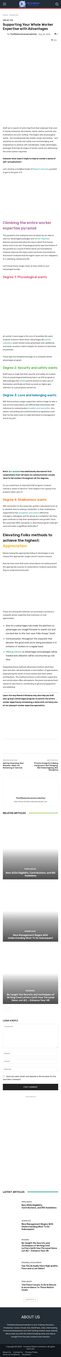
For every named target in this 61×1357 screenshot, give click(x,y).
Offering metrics (13, 652)
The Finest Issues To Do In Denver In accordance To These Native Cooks (39, 1287)
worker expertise (42, 239)
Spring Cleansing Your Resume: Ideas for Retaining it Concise (13, 765)
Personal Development (32, 1262)
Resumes (30, 991)
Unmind (22, 381)
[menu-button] (4, 4)
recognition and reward (28, 513)
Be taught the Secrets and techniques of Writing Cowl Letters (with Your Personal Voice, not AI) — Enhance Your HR (30, 997)
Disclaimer (26, 1354)
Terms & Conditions (11, 1354)
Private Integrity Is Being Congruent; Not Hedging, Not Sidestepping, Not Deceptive (46, 766)
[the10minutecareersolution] (5, 34)
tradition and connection (39, 408)
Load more (29, 1299)
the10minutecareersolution (23, 34)
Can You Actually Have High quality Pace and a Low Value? (40, 1267)
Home (5, 15)
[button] (57, 4)
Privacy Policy (31, 1352)
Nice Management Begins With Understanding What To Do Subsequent (30, 936)
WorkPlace (30, 931)
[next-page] (9, 1009)
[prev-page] (4, 1009)
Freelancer (30, 869)
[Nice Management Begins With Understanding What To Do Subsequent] (30, 911)
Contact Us (18, 1352)
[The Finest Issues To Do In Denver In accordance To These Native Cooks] (11, 1286)
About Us (7, 1352)
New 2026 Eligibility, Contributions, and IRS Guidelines (30, 874)
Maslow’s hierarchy (40, 169)
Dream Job (14, 15)
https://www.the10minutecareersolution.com (30, 801)
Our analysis (14, 471)
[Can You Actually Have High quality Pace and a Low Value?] (11, 1265)
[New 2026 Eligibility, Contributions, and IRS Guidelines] (30, 848)
